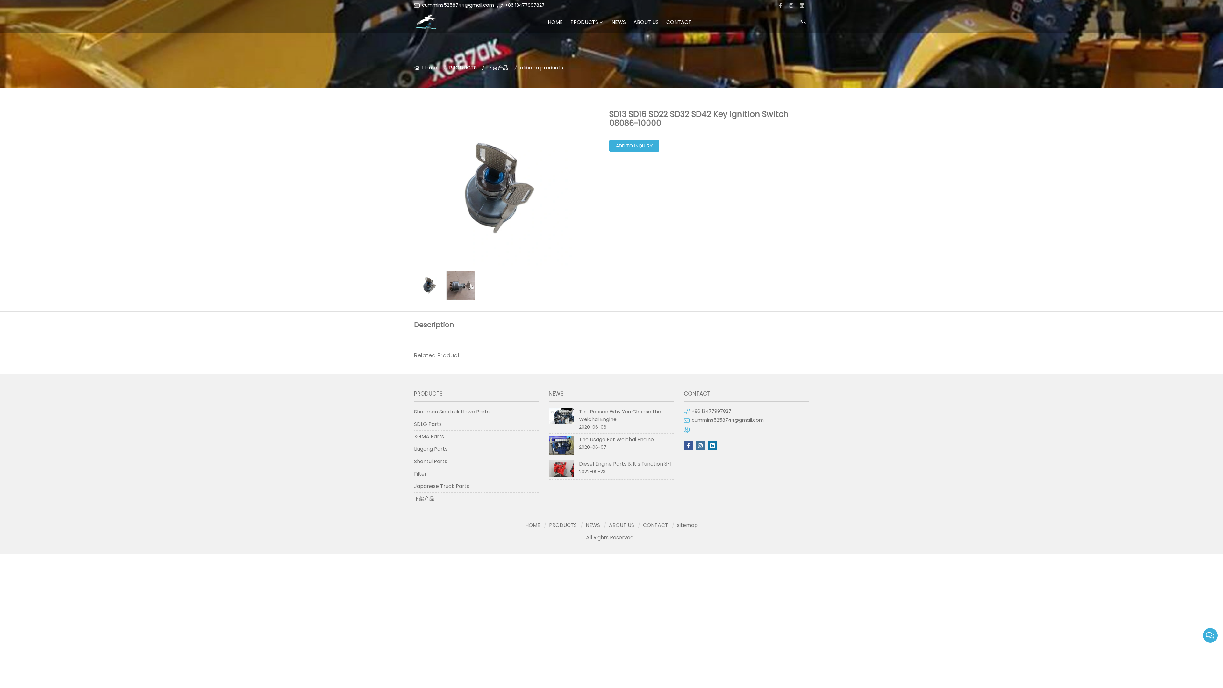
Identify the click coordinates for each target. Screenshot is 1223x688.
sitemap (687, 525)
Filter (420, 473)
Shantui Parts (430, 461)
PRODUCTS (584, 22)
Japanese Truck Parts (441, 486)
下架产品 (498, 67)
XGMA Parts (429, 436)
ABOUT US (646, 22)
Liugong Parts (430, 449)
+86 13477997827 (525, 5)
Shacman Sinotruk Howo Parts (452, 411)
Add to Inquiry (634, 145)
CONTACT (678, 22)
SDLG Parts (428, 424)
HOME (555, 22)
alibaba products (541, 67)
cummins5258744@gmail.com (458, 5)
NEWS (619, 22)
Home (429, 67)
